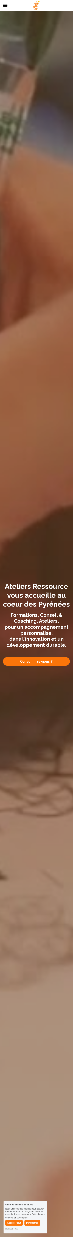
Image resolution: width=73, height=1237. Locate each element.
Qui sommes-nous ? (36, 661)
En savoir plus (20, 1217)
